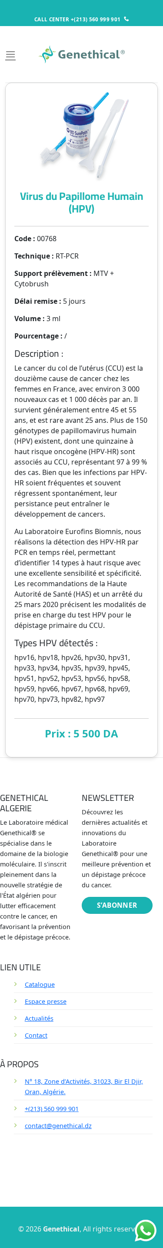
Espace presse (46, 1001)
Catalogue (40, 984)
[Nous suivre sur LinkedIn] (76, 1168)
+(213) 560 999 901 (52, 1109)
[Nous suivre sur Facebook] (76, 1146)
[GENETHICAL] (81, 54)
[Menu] (10, 54)
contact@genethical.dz (58, 1126)
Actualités (39, 1018)
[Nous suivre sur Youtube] (76, 1179)
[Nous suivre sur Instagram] (76, 1157)
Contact (36, 1035)
